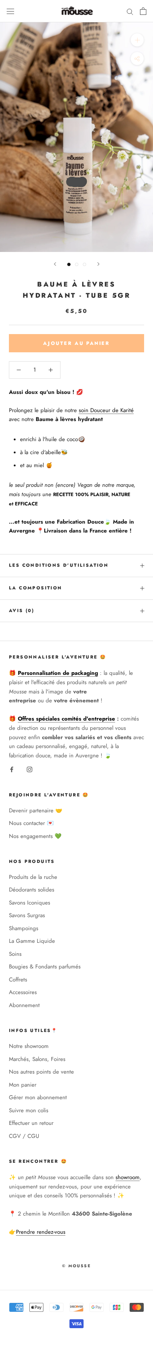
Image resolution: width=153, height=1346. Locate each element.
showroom (127, 1177)
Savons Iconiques (29, 903)
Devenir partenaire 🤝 (35, 810)
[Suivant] (98, 264)
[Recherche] (130, 11)
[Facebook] (11, 769)
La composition (35, 588)
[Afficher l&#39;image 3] (84, 264)
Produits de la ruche (33, 877)
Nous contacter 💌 (31, 823)
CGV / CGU (24, 1136)
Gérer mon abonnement (38, 1097)
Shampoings (23, 928)
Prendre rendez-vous (40, 1232)
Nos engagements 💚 (35, 836)
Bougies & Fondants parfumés (45, 966)
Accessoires (23, 992)
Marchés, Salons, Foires (37, 1059)
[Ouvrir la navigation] (10, 11)
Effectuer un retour (31, 1123)
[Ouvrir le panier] (143, 11)
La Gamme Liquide (32, 941)
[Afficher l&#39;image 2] (76, 264)
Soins (15, 954)
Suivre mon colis (28, 1110)
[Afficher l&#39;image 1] (69, 264)
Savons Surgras (27, 915)
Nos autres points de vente (41, 1072)
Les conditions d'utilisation (58, 565)
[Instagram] (29, 769)
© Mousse (76, 1266)
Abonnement (24, 1005)
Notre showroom (29, 1046)
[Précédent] (55, 264)
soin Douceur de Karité (106, 410)
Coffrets (18, 979)
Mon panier (22, 1085)
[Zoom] (137, 39)
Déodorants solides (31, 890)
